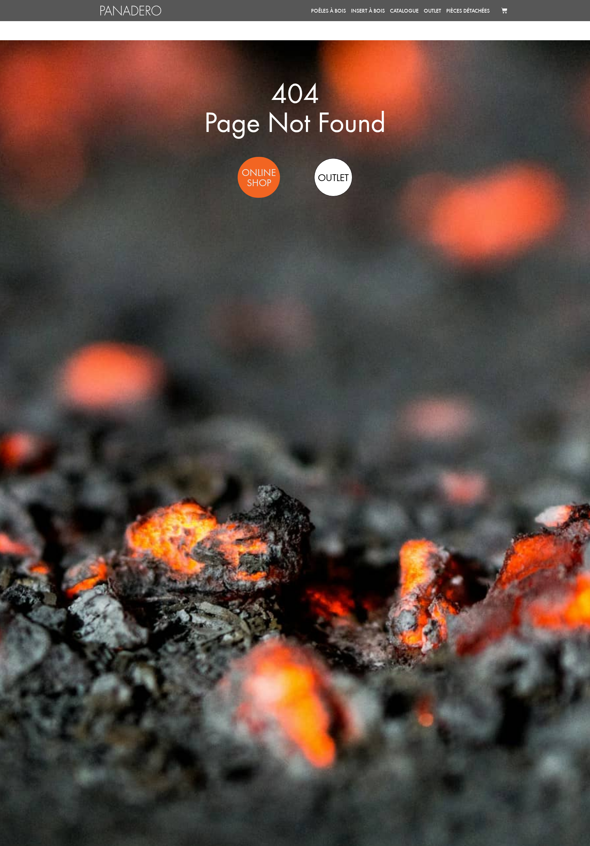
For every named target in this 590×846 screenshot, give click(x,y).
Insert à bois (368, 10)
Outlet (432, 10)
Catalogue (404, 10)
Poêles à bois (328, 10)
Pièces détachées (468, 10)
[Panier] (504, 10)
